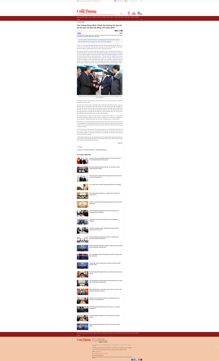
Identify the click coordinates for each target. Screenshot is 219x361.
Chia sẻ (79, 33)
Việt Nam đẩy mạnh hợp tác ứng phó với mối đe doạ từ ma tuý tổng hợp (95, 41)
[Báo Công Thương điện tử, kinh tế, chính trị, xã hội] (87, 11)
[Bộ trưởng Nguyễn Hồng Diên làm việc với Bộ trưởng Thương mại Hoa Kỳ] (82, 274)
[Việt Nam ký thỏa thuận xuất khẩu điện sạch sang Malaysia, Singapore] (82, 222)
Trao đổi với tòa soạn (116, 344)
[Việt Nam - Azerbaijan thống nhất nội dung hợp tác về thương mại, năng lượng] (82, 204)
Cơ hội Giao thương (112, 14)
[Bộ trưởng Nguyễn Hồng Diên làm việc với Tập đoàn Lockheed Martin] (82, 327)
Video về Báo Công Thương (106, 344)
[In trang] (122, 33)
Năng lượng (121, 17)
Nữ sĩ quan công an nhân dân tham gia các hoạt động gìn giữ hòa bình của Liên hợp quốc (99, 39)
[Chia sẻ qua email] (120, 33)
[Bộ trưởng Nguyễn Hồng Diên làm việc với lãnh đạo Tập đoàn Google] (82, 318)
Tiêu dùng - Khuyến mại (135, 17)
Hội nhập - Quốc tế (127, 17)
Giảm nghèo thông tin (95, 14)
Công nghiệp (103, 17)
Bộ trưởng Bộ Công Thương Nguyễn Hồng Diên (106, 54)
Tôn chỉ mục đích (124, 344)
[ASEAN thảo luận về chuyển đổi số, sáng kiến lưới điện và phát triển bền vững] (82, 265)
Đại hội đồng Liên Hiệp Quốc (101, 149)
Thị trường (116, 17)
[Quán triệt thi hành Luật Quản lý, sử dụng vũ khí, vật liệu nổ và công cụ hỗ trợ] (82, 195)
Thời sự (80, 17)
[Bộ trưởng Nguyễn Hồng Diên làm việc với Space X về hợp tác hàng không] (82, 309)
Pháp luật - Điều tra (109, 17)
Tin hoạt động (80, 22)
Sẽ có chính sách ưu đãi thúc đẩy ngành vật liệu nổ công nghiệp (105, 184)
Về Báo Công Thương (96, 344)
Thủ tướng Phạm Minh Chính (89, 149)
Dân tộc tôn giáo (104, 14)
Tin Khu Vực (124, 14)
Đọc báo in (88, 14)
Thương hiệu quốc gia (81, 14)
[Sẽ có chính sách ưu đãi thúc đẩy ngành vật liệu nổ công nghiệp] (82, 187)
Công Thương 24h (85, 17)
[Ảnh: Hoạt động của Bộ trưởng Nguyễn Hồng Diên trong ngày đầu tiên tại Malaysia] (82, 257)
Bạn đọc (78, 19)
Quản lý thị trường (92, 17)
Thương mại (99, 17)
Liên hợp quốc (80, 149)
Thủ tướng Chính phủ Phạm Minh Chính (92, 45)
